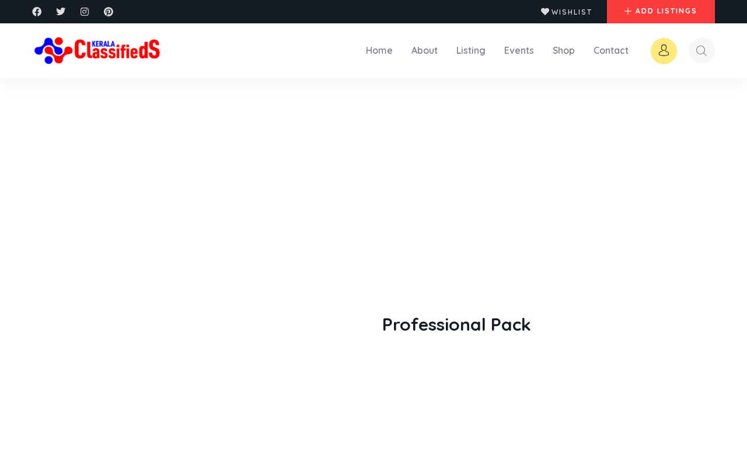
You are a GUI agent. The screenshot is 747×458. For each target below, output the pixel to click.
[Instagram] (84, 11)
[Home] (98, 50)
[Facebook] (36, 11)
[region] (151, 373)
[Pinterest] (108, 11)
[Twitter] (60, 11)
